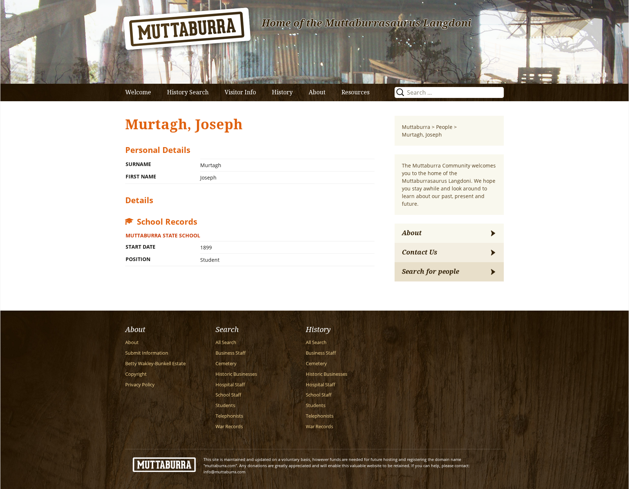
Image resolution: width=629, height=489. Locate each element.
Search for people (430, 271)
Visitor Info (240, 92)
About (317, 92)
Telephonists (229, 416)
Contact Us (419, 252)
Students (225, 405)
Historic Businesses (236, 374)
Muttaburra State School (163, 235)
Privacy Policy (140, 385)
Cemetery (226, 363)
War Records (229, 426)
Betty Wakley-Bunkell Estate (155, 363)
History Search (188, 92)
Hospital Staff (230, 385)
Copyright (136, 374)
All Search (225, 342)
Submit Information (146, 353)
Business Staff (230, 353)
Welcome (138, 92)
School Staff (228, 395)
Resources (355, 92)
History (282, 92)
